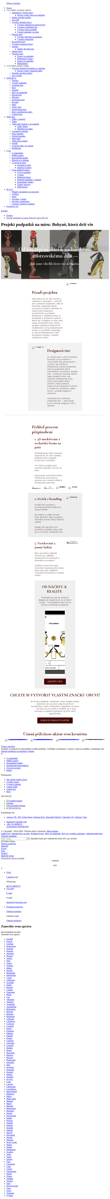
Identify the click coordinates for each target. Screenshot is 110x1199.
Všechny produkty (9, 836)
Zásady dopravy (24, 184)
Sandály (15, 90)
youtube (18, 801)
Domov (9, 8)
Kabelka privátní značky (22, 73)
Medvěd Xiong (7, 856)
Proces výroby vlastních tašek (29, 71)
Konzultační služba (20, 158)
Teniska (15, 80)
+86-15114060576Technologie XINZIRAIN (17, 825)
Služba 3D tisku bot (25, 49)
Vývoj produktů (24, 172)
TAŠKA (15, 194)
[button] (55, 682)
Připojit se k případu (20, 160)
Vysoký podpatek (19, 83)
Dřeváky (15, 97)
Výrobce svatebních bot (27, 27)
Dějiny (9, 770)
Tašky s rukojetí (18, 119)
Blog (8, 792)
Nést (3, 851)
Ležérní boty (17, 114)
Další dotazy (22, 187)
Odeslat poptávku (8, 844)
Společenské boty (19, 109)
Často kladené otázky (21, 170)
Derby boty (16, 107)
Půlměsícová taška (25, 129)
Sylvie (3, 848)
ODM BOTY (11, 78)
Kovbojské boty (18, 42)
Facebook (21, 805)
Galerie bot (11, 789)
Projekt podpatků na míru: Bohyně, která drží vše (27, 218)
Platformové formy (25, 59)
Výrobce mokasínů (25, 39)
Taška (14, 121)
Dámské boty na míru (21, 833)
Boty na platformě (19, 92)
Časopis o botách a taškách (23, 204)
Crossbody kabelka (20, 131)
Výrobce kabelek (13, 784)
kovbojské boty (18, 100)
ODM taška (10, 117)
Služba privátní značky (21, 17)
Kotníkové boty (37, 833)
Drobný (4, 853)
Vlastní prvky (17, 54)
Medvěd (4, 846)
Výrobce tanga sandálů (27, 30)
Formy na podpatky (25, 56)
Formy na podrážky (25, 61)
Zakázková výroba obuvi (22, 13)
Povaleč (15, 102)
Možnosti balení (24, 177)
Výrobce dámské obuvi (22, 22)
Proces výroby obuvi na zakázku (31, 15)
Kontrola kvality (24, 165)
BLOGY (9, 190)
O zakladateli (17, 153)
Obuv (14, 197)
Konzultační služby (25, 182)
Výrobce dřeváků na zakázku (29, 37)
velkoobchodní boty (94, 833)
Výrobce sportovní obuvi (22, 44)
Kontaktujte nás (12, 206)
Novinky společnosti (20, 201)
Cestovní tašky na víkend (22, 146)
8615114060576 (13, 886)
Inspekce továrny (24, 167)
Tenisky (15, 46)
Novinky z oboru (19, 199)
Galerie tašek (11, 787)
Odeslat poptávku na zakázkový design (17, 751)
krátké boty (5, 833)
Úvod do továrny (19, 163)
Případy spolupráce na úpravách (25, 192)
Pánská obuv (17, 34)
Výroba (20, 175)
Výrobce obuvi (12, 782)
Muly (14, 105)
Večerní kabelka (18, 136)
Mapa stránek (52, 831)
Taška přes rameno (20, 141)
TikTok (18, 808)
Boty (14, 88)
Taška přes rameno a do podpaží (25, 124)
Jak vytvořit (17, 75)
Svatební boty (17, 85)
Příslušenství (22, 63)
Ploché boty (17, 95)
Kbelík (15, 143)
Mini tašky (16, 138)
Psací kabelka (17, 134)
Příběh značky (18, 155)
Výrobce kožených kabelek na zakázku (28, 68)
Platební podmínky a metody (29, 180)
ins (12, 803)
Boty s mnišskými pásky (22, 112)
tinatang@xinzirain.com (16, 822)
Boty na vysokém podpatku (73, 833)
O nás (8, 151)
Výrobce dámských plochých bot (31, 25)
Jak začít (15, 20)
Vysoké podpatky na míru (28, 32)
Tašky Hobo (22, 126)
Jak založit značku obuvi (16, 779)
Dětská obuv (17, 51)
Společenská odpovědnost (17, 765)
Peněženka (16, 148)
